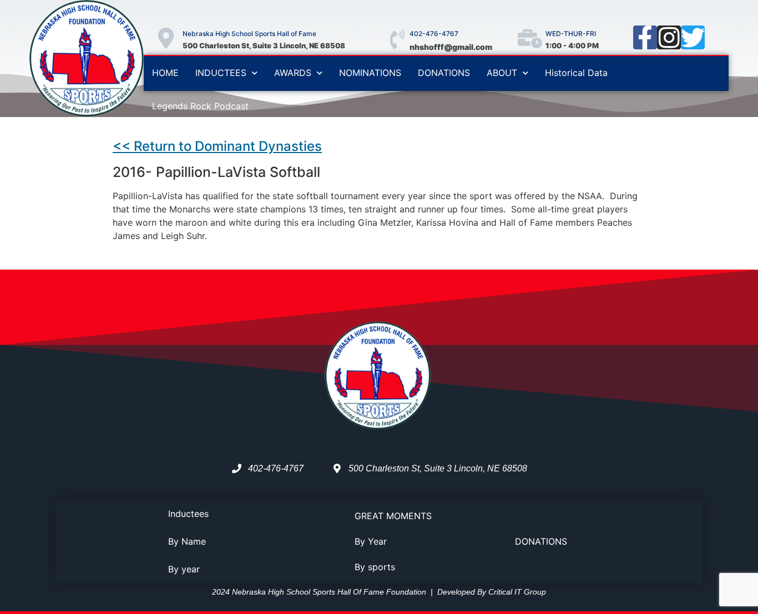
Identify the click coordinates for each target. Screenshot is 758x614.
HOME (165, 72)
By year (184, 569)
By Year (371, 541)
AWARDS (292, 72)
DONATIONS (444, 72)
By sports (375, 566)
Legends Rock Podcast (200, 105)
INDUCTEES (220, 72)
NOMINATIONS (370, 72)
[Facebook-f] (645, 37)
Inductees (188, 513)
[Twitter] (693, 37)
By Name (187, 541)
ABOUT (502, 72)
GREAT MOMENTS (393, 515)
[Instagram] (669, 37)
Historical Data (576, 72)
